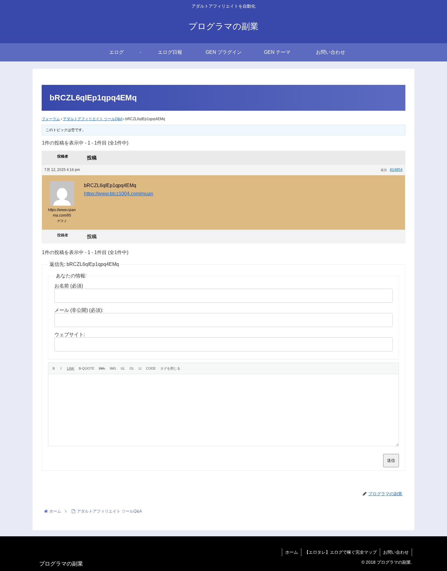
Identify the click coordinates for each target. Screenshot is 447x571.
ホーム (291, 552)
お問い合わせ (396, 552)
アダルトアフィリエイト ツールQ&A (92, 119)
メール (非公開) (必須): (78, 310)
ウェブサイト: (69, 334)
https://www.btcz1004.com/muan (118, 193)
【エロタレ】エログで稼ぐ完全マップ (340, 552)
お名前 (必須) (68, 285)
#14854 (396, 170)
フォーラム (51, 119)
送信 (391, 460)
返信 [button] (384, 170)
